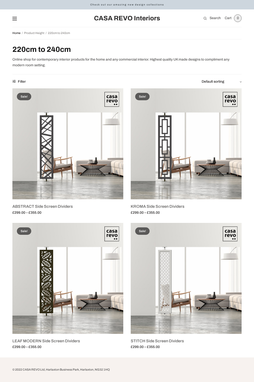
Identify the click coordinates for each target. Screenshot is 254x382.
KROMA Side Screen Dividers (157, 206)
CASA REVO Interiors (127, 18)
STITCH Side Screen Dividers (157, 341)
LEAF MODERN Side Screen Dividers (46, 341)
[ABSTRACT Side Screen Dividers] (67, 143)
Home (16, 33)
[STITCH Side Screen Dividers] (186, 278)
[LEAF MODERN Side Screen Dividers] (67, 278)
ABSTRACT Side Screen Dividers (42, 206)
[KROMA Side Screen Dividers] (186, 143)
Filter (21, 81)
